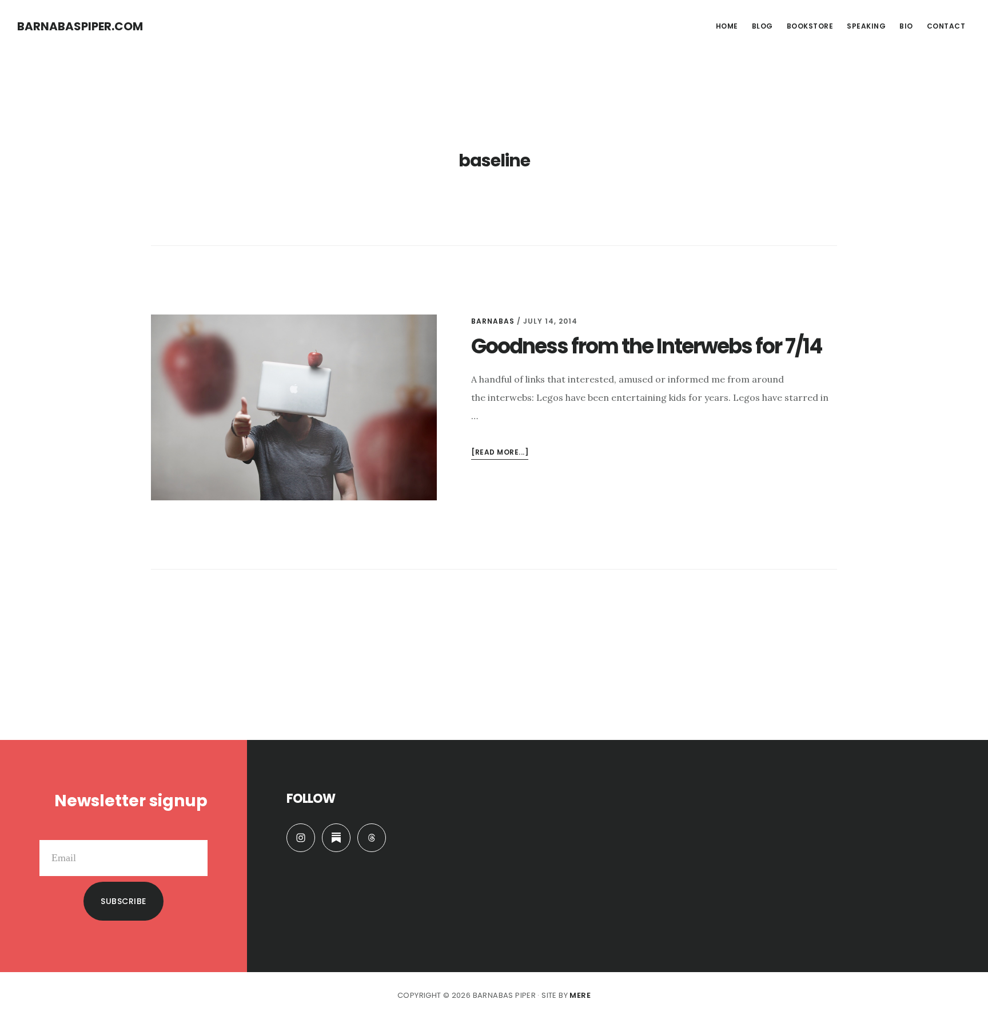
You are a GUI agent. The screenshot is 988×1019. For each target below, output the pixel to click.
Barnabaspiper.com (80, 26)
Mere (580, 995)
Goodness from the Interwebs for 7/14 (646, 346)
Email (196, 831)
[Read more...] (499, 453)
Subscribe (123, 901)
